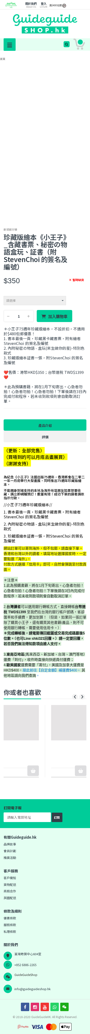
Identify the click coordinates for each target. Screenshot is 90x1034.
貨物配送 (10, 884)
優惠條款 (10, 918)
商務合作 (10, 891)
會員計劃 (10, 851)
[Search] (67, 44)
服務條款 (10, 924)
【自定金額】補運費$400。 (59, 670)
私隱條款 (10, 931)
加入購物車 (57, 316)
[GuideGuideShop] (11, 6)
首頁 (2, 59)
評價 (45, 437)
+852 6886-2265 (25, 964)
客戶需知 (10, 878)
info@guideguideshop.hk (32, 989)
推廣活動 (10, 857)
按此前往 (30, 670)
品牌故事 (10, 844)
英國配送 (10, 898)
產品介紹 (45, 425)
